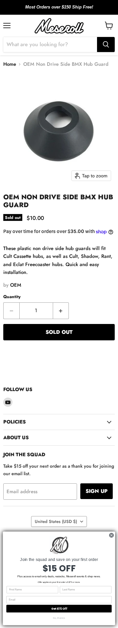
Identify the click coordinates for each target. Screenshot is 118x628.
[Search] (106, 44)
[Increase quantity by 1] (61, 310)
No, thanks (59, 617)
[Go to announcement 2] (59, 10)
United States (56, 521)
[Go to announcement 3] (64, 10)
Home (9, 64)
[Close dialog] (111, 535)
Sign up (97, 491)
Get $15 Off (59, 609)
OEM (15, 285)
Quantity (12, 296)
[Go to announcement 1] (53, 10)
